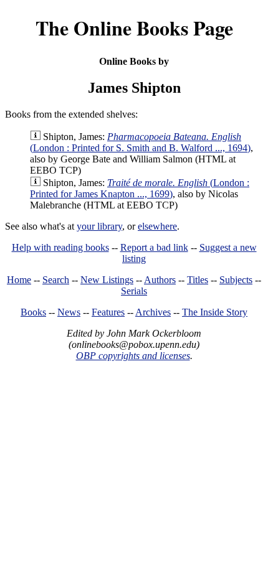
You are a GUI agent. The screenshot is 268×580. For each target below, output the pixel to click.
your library (99, 226)
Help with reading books (60, 247)
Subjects (235, 279)
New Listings (106, 279)
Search (55, 279)
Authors (160, 279)
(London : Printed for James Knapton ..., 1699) (139, 188)
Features (108, 312)
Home (19, 279)
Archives (153, 312)
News (68, 312)
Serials (134, 291)
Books (33, 312)
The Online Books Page (134, 27)
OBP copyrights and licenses (133, 355)
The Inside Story (214, 312)
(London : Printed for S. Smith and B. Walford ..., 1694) (140, 142)
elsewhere (157, 226)
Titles (197, 279)
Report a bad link (154, 247)
